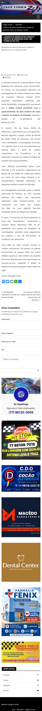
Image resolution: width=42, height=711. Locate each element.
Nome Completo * (8, 333)
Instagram (6, 685)
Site (3, 350)
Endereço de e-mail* (9, 341)
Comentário (6, 319)
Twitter (5, 680)
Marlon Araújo (23, 75)
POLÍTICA (8, 77)
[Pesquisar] (38, 370)
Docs (13, 709)
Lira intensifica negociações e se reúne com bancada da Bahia (11, 294)
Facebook (6, 675)
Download (20, 709)
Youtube (6, 690)
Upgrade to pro (30, 709)
